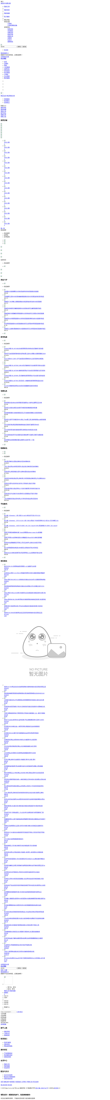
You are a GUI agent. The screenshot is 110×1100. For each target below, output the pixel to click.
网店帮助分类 (11, 95)
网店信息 (3, 95)
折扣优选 (7, 70)
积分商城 (7, 72)
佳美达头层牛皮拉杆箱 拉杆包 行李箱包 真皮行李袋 (19, 483)
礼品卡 (10, 39)
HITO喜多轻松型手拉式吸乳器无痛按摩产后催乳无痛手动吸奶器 (23, 434)
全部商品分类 (5, 56)
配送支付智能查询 (9, 1076)
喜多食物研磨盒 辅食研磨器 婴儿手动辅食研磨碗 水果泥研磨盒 (23, 412)
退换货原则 (7, 1057)
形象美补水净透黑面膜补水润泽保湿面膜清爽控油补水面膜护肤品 (24, 318)
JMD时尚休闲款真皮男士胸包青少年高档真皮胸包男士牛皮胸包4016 (24, 478)
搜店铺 (24, 46)
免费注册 (8, 3)
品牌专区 (7, 69)
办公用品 (3, 58)
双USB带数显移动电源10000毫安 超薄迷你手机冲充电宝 (21, 547)
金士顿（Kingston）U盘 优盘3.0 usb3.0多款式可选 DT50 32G (22, 515)
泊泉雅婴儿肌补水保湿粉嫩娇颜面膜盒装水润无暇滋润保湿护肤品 (24, 296)
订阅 (18, 1012)
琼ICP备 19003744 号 (41, 1088)
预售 (5, 65)
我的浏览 (7, 10)
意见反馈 (35, 1081)
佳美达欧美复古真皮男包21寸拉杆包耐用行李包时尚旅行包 (22, 488)
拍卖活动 (10, 29)
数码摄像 (7, 78)
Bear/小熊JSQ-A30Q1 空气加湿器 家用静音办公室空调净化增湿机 (23, 358)
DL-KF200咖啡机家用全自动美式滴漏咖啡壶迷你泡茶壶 (21, 385)
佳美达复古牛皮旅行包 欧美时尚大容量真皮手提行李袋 (20, 493)
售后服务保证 (8, 1055)
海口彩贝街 (4, 1085)
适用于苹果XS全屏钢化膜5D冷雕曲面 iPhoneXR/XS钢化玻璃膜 (23, 537)
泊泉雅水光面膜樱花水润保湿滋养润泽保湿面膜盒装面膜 (21, 291)
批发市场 (10, 34)
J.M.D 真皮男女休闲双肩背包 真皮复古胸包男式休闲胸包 (21, 466)
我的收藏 (7, 13)
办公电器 (7, 76)
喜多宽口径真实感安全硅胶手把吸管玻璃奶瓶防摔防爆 (20, 407)
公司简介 (24, 1081)
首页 (5, 61)
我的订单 (7, 6)
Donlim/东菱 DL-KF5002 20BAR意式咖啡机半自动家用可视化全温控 (24, 365)
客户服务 (7, 16)
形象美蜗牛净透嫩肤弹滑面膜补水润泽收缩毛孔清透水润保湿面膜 (24, 313)
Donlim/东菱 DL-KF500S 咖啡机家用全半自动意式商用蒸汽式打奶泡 (24, 370)
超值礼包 (10, 36)
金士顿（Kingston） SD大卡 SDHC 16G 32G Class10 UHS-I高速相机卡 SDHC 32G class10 (30, 525)
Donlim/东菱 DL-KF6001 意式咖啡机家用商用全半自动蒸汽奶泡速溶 (24, 375)
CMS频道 (7, 67)
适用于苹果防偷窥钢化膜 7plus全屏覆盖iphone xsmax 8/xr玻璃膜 (23, 532)
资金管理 (7, 1067)
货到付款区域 (8, 1078)
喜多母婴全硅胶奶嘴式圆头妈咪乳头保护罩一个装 (19, 440)
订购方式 (7, 1033)
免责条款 (7, 99)
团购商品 (10, 41)
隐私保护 (6, 1081)
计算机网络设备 (12, 25)
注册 (5, 970)
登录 (2, 970)
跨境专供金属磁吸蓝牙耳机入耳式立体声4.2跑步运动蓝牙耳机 (23, 542)
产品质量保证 (8, 1053)
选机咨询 (7, 1044)
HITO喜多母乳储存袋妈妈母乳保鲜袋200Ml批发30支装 (20, 429)
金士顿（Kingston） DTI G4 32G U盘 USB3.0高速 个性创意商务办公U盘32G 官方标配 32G (31, 520)
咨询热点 (7, 102)
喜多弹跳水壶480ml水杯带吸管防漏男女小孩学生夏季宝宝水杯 (23, 402)
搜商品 (19, 46)
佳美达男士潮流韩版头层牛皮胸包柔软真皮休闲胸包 (20, 471)
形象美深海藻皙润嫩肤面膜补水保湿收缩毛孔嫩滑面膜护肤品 (22, 308)
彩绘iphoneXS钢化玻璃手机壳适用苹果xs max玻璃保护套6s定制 (23, 552)
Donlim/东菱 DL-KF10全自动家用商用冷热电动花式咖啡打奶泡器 (23, 348)
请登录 (3, 3)
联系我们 (7, 100)
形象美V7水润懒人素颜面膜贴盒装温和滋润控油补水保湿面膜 (23, 301)
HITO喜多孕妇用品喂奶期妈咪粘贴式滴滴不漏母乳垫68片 (21, 424)
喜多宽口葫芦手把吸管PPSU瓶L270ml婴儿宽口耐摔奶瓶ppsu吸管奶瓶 (25, 419)
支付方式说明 (8, 1075)
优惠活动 (10, 32)
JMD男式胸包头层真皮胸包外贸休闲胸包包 (17, 461)
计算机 (10, 23)
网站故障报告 (8, 1046)
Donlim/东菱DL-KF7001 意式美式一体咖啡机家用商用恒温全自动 (23, 380)
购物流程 (7, 1035)
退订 (21, 1012)
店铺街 (6, 63)
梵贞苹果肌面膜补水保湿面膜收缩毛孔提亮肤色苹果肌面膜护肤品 (24, 323)
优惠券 (10, 38)
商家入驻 (30, 1081)
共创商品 (10, 30)
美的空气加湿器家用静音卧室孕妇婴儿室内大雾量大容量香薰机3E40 (25, 353)
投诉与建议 (7, 1042)
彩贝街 (6, 50)
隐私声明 (7, 1031)
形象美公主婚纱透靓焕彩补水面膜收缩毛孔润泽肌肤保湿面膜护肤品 (24, 328)
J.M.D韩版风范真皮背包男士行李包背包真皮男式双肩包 (21, 498)
